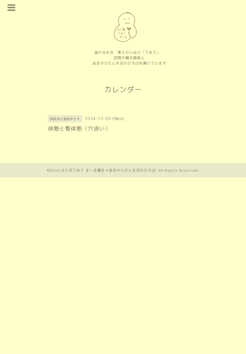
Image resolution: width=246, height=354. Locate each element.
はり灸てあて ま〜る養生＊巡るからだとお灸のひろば (108, 170)
